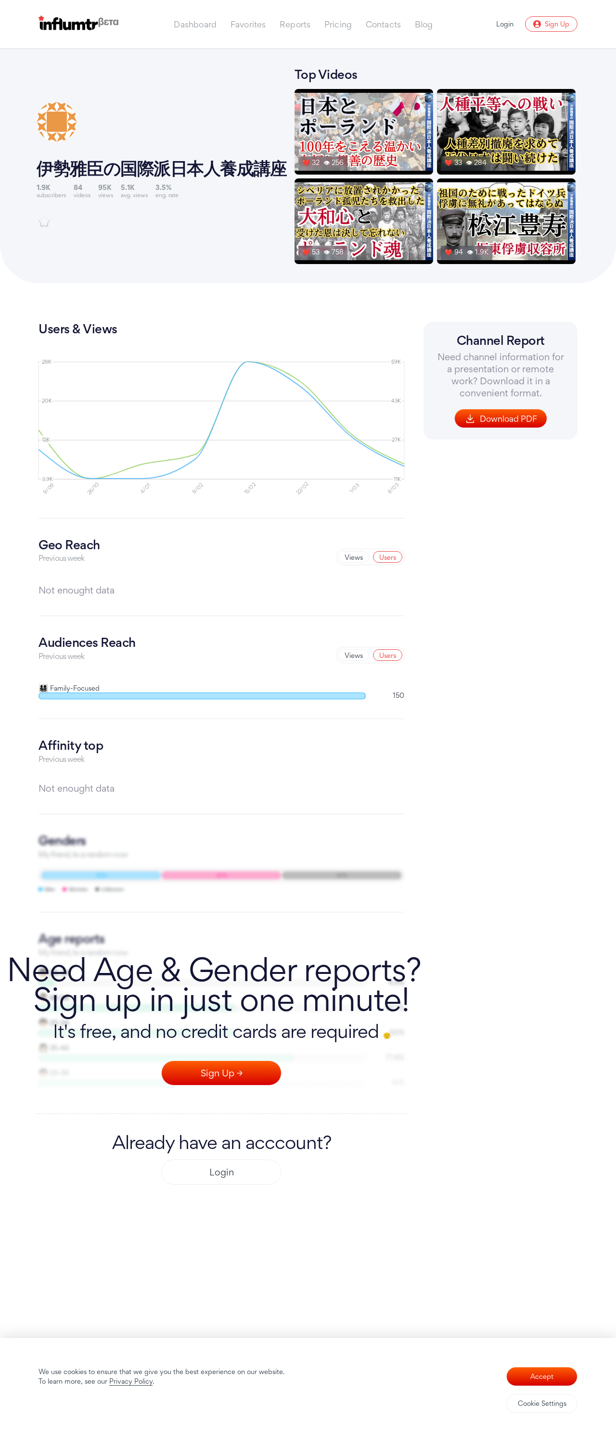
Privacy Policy (131, 1381)
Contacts (383, 24)
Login (221, 1172)
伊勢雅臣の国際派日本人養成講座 (161, 167)
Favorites (248, 24)
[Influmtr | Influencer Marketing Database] (78, 24)
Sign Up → (222, 1073)
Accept (541, 1376)
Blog (424, 24)
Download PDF (508, 419)
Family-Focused (69, 688)
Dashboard (195, 24)
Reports (295, 24)
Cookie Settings (542, 1403)
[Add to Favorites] (44, 221)
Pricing (338, 24)
